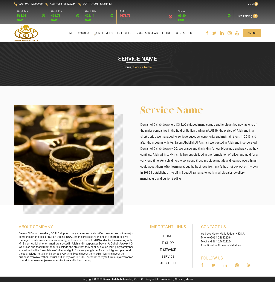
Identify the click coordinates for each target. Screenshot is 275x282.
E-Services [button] (124, 33)
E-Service (168, 250)
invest (252, 33)
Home (69, 33)
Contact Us (184, 33)
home (168, 236)
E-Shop (167, 33)
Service (168, 256)
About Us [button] (84, 33)
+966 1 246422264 (220, 237)
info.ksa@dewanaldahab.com (225, 245)
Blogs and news (147, 33)
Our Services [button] (104, 33)
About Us (168, 263)
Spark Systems (184, 279)
